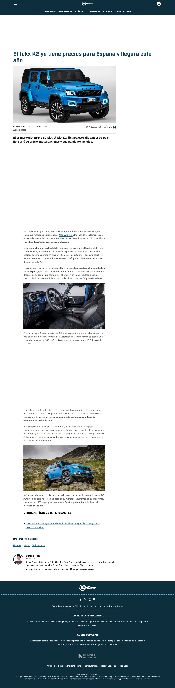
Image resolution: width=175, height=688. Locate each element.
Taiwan (93, 625)
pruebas (95, 11)
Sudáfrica (82, 625)
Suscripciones (83, 644)
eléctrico (81, 11)
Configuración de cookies (105, 644)
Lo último (50, 11)
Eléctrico (79, 606)
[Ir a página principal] (87, 4)
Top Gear (124, 665)
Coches (107, 11)
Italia (82, 621)
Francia (41, 621)
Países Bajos (114, 621)
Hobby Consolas (108, 665)
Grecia (51, 621)
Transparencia (114, 640)
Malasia (100, 621)
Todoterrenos (38, 545)
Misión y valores (65, 644)
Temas (120, 606)
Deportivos (65, 11)
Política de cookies (95, 640)
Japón (91, 621)
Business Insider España (69, 665)
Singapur (142, 621)
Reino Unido (128, 621)
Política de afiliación (133, 640)
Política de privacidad (73, 640)
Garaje (16, 126)
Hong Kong (63, 621)
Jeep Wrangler (66, 235)
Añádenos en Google (97, 127)
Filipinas (31, 621)
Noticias (17, 545)
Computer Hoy (91, 665)
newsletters (123, 11)
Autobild (51, 665)
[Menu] (15, 3)
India (73, 621)
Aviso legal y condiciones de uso (45, 640)
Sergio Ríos (20, 130)
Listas (99, 606)
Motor (27, 545)
